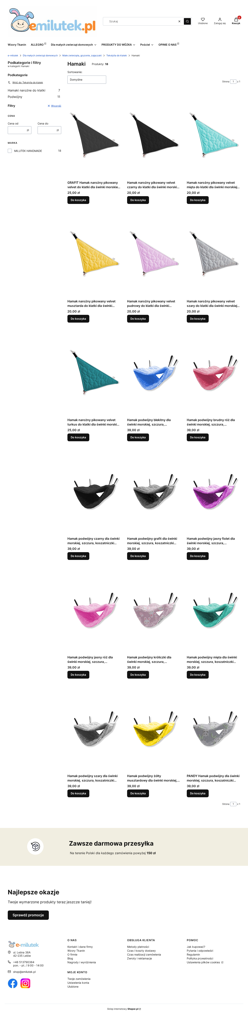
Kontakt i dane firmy (80, 946)
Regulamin (193, 954)
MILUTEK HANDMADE (28, 150)
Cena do (43, 123)
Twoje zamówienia (78, 978)
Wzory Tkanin (76, 950)
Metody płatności (138, 946)
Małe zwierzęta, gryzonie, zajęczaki (82, 55)
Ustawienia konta (78, 982)
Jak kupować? (196, 946)
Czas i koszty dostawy (141, 950)
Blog (70, 958)
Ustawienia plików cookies (204, 962)
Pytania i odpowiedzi (200, 950)
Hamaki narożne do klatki (34, 90)
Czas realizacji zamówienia (144, 954)
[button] (187, 21)
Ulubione (72, 986)
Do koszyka (78, 200)
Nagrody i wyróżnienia (81, 962)
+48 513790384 (23, 962)
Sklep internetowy (122, 1008)
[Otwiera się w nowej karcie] (12, 983)
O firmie (72, 954)
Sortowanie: (74, 72)
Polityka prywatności (200, 958)
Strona (225, 81)
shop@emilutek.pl (24, 971)
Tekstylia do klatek (116, 55)
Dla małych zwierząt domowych (40, 55)
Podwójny (34, 97)
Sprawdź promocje (28, 915)
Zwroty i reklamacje (139, 958)
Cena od (13, 123)
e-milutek (13, 55)
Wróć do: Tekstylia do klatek (27, 82)
